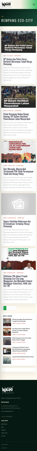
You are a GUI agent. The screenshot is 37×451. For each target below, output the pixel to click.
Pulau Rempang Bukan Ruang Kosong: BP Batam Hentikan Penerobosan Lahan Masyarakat (16, 116)
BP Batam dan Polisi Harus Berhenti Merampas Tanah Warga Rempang (17, 61)
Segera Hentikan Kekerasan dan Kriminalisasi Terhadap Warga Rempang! (17, 224)
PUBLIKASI (4, 433)
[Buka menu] (34, 4)
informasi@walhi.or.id (7, 411)
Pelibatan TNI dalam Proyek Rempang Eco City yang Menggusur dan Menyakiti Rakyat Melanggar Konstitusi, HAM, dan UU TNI (17, 281)
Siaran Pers (17, 55)
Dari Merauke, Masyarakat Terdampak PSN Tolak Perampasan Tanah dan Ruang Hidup (18, 171)
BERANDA (4, 424)
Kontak (3, 436)
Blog (2, 427)
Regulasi (3, 430)
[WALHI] (6, 4)
